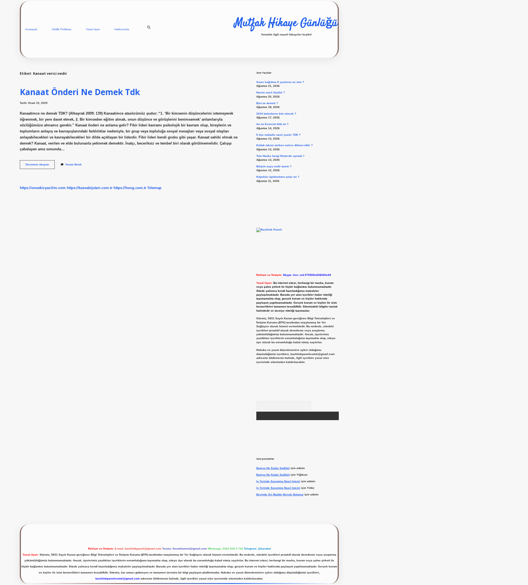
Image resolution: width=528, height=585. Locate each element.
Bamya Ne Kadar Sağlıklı (273, 468)
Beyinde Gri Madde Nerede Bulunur (280, 494)
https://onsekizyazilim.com (43, 188)
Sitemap (154, 188)
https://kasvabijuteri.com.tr (89, 188)
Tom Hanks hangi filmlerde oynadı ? (280, 155)
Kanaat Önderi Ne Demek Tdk (80, 92)
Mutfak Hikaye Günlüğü (286, 23)
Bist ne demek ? (267, 103)
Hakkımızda (121, 29)
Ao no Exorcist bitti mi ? (272, 124)
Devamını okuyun (40, 166)
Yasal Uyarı (93, 29)
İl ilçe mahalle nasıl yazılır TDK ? (278, 134)
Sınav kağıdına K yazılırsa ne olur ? (280, 82)
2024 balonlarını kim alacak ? (276, 113)
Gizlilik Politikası (62, 29)
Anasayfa (31, 29)
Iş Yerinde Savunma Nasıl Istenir (278, 481)
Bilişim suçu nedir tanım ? (274, 166)
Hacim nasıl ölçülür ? (270, 92)
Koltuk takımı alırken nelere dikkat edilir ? (284, 145)
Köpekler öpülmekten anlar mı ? (277, 176)
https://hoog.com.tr (130, 188)
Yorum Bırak (73, 164)
